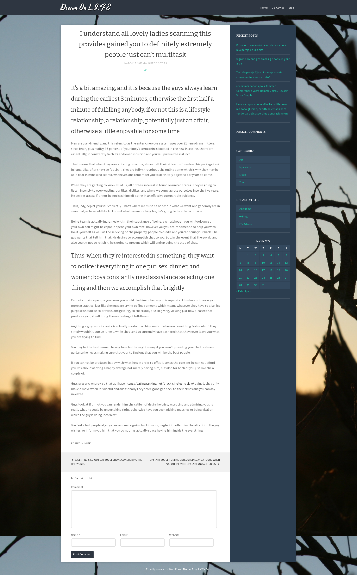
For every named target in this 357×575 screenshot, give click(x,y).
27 (286, 277)
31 (263, 285)
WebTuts (206, 569)
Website (174, 535)
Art (241, 160)
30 (255, 285)
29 (247, 285)
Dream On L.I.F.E (86, 7)
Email (124, 535)
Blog (291, 8)
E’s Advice (278, 8)
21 (240, 277)
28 (240, 285)
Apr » (248, 291)
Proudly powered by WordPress (163, 569)
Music (88, 443)
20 (286, 270)
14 (240, 270)
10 (263, 263)
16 (255, 270)
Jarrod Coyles (157, 63)
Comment (77, 487)
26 (278, 277)
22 (247, 277)
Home (264, 8)
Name (75, 535)
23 (255, 277)
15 (247, 270)
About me (245, 209)
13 (286, 263)
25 (270, 277)
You (241, 182)
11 (270, 263)
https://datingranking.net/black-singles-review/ (159, 383)
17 (263, 270)
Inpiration (245, 167)
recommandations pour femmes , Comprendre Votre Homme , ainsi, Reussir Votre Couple (262, 90)
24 (263, 277)
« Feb (239, 291)
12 (278, 263)
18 (270, 270)
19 (278, 270)
